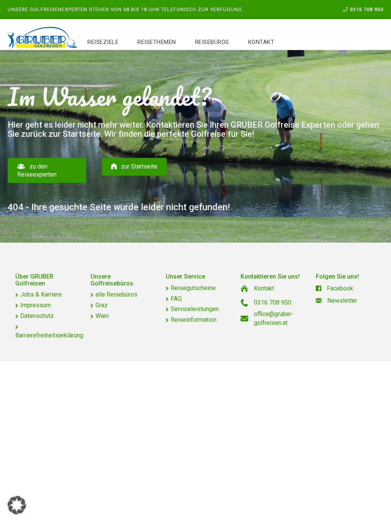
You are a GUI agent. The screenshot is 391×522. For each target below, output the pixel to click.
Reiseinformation (194, 319)
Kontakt (261, 42)
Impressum (35, 305)
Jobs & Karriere (41, 294)
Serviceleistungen (195, 309)
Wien (102, 315)
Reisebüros (212, 42)
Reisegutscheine (193, 288)
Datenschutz (37, 315)
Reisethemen (156, 42)
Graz (101, 305)
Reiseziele (102, 42)
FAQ (176, 298)
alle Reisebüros (116, 294)
